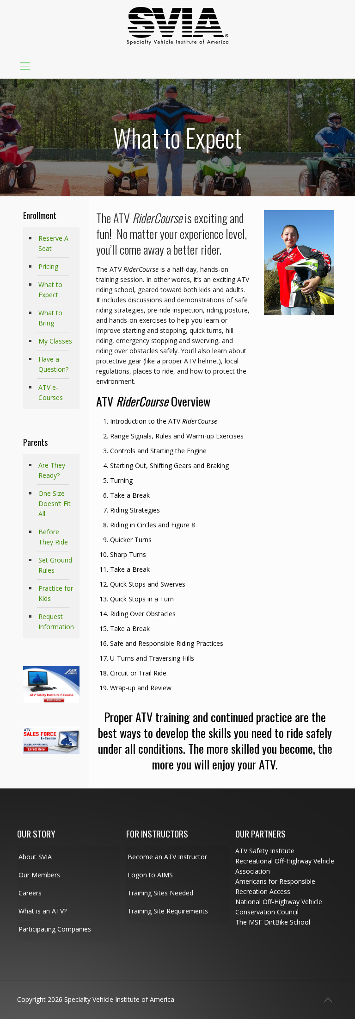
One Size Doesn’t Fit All (54, 503)
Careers (30, 892)
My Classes (55, 341)
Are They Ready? (51, 470)
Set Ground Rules (55, 565)
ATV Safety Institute (264, 850)
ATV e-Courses (50, 392)
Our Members (39, 874)
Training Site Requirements (168, 910)
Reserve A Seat (53, 243)
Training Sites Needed (160, 892)
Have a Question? (53, 364)
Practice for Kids (55, 593)
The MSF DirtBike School (272, 922)
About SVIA (35, 856)
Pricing (48, 266)
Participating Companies (54, 929)
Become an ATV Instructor (167, 856)
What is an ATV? (42, 910)
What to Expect (50, 289)
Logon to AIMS (150, 874)
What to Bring (50, 317)
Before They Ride (53, 536)
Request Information (56, 621)
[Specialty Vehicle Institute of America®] (177, 26)
